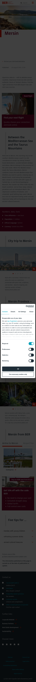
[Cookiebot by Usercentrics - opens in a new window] (26, 306)
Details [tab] (13, 311)
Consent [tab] (5, 311)
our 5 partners (12, 321)
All (18, 369)
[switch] (31, 349)
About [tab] (31, 311)
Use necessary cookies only (18, 374)
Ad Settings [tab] (22, 311)
